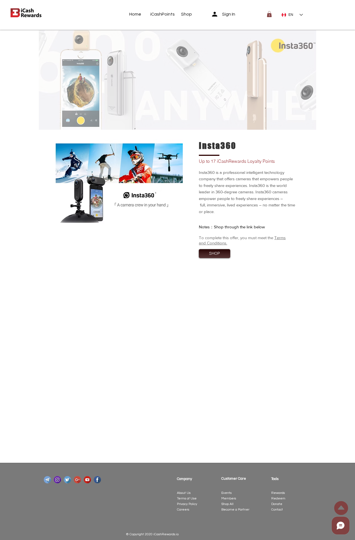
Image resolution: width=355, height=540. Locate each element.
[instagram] (57, 479)
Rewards (278, 493)
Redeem (278, 498)
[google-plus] (77, 479)
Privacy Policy (187, 504)
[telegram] (47, 479)
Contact (277, 509)
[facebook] (97, 479)
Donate (276, 504)
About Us (184, 493)
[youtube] (87, 479)
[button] (269, 14)
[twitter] (67, 479)
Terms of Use (187, 498)
